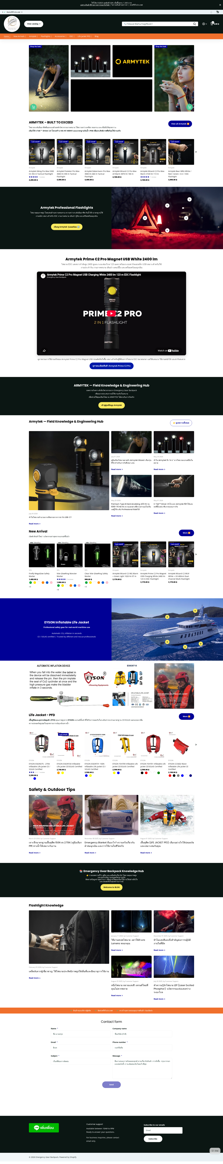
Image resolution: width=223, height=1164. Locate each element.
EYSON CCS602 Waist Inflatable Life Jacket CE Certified (178, 766)
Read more (186, 218)
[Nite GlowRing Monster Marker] (70, 554)
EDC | (72, 36)
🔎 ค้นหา (194, 24)
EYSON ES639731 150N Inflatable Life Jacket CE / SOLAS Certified (95, 766)
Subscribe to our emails (154, 1125)
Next (26, 12)
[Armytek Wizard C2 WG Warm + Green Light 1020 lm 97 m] (125, 554)
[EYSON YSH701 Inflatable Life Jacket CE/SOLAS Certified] (153, 745)
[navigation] (2, 12)
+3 (30, 586)
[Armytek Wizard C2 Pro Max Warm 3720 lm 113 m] (153, 152)
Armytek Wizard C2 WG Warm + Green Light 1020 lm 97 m (125, 574)
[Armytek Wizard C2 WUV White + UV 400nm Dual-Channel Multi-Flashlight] (181, 554)
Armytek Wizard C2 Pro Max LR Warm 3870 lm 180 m (124, 172)
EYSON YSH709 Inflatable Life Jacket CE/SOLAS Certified (125, 765)
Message (117, 1056)
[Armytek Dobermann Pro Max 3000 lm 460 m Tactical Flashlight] (97, 152)
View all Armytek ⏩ (180, 124)
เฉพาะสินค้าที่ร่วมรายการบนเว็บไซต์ (95, 5)
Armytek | (33, 36)
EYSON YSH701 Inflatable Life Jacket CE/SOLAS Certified (153, 765)
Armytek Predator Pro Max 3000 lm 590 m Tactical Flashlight (68, 174)
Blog (96, 36)
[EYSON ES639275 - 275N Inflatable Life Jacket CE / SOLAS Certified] (42, 745)
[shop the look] (33, 107)
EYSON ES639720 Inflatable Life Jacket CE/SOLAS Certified (69, 765)
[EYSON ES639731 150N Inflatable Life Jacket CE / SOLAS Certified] (97, 745)
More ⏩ (186, 533)
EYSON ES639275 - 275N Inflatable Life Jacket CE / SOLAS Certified (39, 766)
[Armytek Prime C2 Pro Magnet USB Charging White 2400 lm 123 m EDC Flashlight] (153, 554)
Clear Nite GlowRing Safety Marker (96, 574)
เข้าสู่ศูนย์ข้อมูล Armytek (111, 405)
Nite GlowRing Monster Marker (67, 574)
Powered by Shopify (67, 1157)
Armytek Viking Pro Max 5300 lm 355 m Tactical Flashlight (41, 172)
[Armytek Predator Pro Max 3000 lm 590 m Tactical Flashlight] (70, 152)
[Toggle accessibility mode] (217, 12)
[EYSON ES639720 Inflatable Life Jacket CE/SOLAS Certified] (70, 745)
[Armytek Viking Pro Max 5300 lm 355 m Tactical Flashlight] (42, 152)
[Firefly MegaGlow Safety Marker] (42, 554)
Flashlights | (46, 36)
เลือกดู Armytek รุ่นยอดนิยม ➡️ (66, 227)
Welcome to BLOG (111, 887)
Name (54, 1028)
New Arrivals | (20, 36)
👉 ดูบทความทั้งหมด (181, 423)
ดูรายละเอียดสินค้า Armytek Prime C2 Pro (111, 365)
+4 (58, 589)
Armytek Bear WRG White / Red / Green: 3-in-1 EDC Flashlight (179, 174)
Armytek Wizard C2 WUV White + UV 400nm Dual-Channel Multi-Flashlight (179, 576)
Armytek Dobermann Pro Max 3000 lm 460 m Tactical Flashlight (97, 174)
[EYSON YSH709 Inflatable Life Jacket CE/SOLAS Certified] (125, 745)
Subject (55, 1056)
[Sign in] (204, 24)
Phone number (120, 1042)
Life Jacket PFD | (85, 36)
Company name (120, 1028)
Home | (7, 36)
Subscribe (153, 1139)
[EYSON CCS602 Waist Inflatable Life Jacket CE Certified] (181, 745)
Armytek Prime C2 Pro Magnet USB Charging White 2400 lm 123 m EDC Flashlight (153, 576)
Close (220, 5)
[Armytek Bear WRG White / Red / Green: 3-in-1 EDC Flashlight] (181, 152)
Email (54, 1042)
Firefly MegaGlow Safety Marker (39, 574)
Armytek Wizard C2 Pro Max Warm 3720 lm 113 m (152, 172)
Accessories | (60, 36)
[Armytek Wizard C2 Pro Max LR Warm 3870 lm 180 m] (125, 152)
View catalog (33, 24)
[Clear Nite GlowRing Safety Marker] (97, 554)
